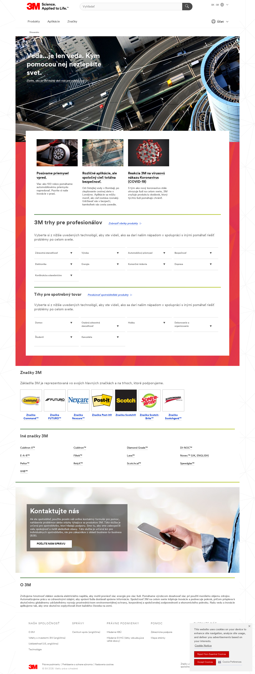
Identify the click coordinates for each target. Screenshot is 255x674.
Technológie (35, 649)
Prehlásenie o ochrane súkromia (77, 665)
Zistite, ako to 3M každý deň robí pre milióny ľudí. (56, 81)
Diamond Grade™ (137, 448)
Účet (220, 21)
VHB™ (24, 471)
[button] (229, 662)
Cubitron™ (80, 448)
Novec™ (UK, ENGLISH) (194, 455)
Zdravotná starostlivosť (46, 253)
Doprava (179, 264)
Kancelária (87, 337)
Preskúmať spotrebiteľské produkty (108, 295)
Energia (85, 264)
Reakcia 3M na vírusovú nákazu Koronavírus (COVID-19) (146, 178)
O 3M (32, 632)
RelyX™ (78, 463)
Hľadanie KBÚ (114, 632)
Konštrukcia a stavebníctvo (48, 275)
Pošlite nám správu (51, 543)
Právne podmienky (51, 665)
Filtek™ (78, 455)
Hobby (131, 323)
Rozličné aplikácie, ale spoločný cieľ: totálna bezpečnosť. (99, 178)
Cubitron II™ (27, 448)
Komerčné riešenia (137, 264)
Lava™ (131, 455)
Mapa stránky (158, 638)
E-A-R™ (25, 455)
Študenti (39, 337)
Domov (38, 323)
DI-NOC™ (186, 448)
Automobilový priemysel (140, 253)
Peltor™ (24, 463)
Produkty (34, 21)
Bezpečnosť (180, 253)
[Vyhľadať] (187, 6)
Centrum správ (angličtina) (86, 632)
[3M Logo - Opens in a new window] (48, 6)
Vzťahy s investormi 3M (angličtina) (47, 638)
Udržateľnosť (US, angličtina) (43, 644)
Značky (72, 21)
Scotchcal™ (134, 463)
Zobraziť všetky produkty (123, 223)
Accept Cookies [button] (205, 662)
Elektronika (40, 264)
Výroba (85, 253)
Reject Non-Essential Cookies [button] (211, 654)
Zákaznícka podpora (161, 632)
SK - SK (215, 5)
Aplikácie (53, 21)
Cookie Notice (203, 645)
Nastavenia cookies (104, 665)
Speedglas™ (187, 463)
